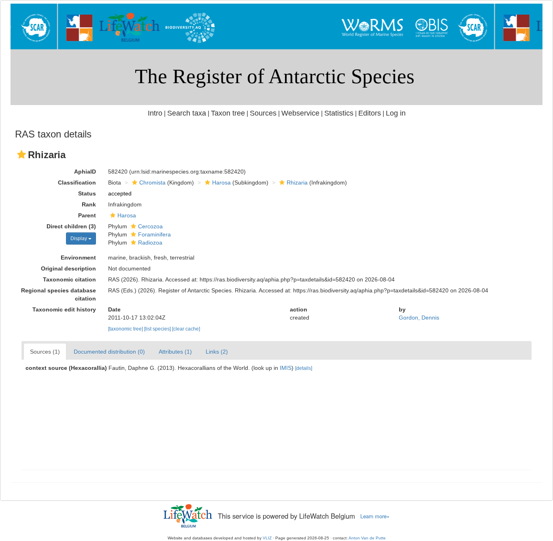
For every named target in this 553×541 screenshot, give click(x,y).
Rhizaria (297, 182)
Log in (396, 113)
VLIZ (267, 538)
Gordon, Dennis (419, 317)
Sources (263, 113)
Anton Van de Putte (367, 538)
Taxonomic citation (69, 279)
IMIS (285, 368)
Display (79, 238)
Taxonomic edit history (64, 309)
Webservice (300, 113)
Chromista (152, 182)
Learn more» (374, 516)
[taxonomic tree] (126, 329)
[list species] (158, 329)
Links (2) (217, 351)
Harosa (221, 182)
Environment (78, 257)
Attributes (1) (175, 351)
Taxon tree (228, 113)
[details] (303, 368)
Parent (87, 215)
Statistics (338, 113)
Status (87, 193)
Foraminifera (154, 234)
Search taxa (186, 113)
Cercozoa (150, 226)
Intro (155, 113)
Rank (89, 204)
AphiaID (85, 171)
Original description (68, 268)
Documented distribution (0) (109, 351)
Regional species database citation (58, 294)
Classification (77, 182)
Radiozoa (150, 242)
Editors (369, 113)
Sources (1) (45, 351)
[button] (21, 154)
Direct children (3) (71, 226)
